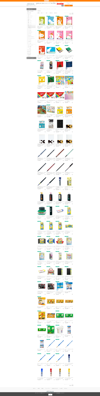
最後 (72, 384)
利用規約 (42, 388)
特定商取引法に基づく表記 (55, 388)
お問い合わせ (65, 388)
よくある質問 (61, 388)
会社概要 (39, 388)
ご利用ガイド (34, 388)
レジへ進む (68, 5)
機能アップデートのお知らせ (52, 0)
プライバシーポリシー (47, 388)
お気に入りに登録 (45, 43)
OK (50, 394)
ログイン (68, 3)
